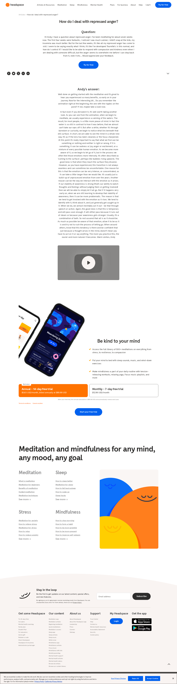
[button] (28, 73)
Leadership (73, 624)
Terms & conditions (25, 403)
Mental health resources (98, 627)
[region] (88, 678)
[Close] (173, 678)
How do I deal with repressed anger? (42, 14)
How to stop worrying (65, 520)
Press (71, 627)
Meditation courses (55, 629)
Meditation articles (55, 622)
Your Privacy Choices (118, 678)
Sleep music (52, 637)
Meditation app (54, 619)
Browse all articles (54, 663)
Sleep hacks (61, 495)
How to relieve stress (28, 524)
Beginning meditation (55, 624)
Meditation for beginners (29, 484)
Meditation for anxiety (28, 520)
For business (122, 5)
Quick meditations (54, 627)
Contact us (93, 624)
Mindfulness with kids (55, 650)
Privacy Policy (39, 682)
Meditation (62, 5)
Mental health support (56, 656)
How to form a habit (64, 524)
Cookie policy (94, 635)
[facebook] (8, 73)
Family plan (22, 627)
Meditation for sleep (64, 484)
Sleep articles (53, 635)
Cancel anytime (38, 403)
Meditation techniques (28, 495)
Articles (22, 14)
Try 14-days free (23, 619)
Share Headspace (24, 640)
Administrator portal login (26, 645)
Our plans (21, 622)
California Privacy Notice (53, 682)
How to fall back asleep (66, 488)
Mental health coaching (25, 624)
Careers (72, 629)
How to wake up (62, 492)
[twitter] (13, 73)
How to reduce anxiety (28, 535)
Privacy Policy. (77, 602)
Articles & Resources (46, 5)
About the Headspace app (78, 622)
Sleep (72, 5)
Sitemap (72, 632)
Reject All (135, 678)
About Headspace (75, 619)
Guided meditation (27, 492)
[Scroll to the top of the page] (169, 664)
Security (92, 632)
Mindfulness (82, 5)
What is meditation (27, 481)
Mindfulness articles (55, 645)
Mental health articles (56, 658)
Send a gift (21, 635)
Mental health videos (55, 661)
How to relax (24, 531)
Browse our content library (57, 666)
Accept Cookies (152, 678)
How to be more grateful (66, 528)
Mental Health (96, 5)
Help (141, 5)
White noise (52, 640)
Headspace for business (26, 643)
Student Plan (22, 629)
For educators (22, 632)
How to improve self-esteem (68, 535)
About (133, 5)
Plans (112, 5)
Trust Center (94, 619)
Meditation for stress (28, 528)
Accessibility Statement (97, 629)
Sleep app (52, 632)
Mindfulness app (54, 643)
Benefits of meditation (28, 488)
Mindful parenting (54, 653)
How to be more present (66, 531)
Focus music (52, 648)
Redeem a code (23, 637)
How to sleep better (64, 481)
